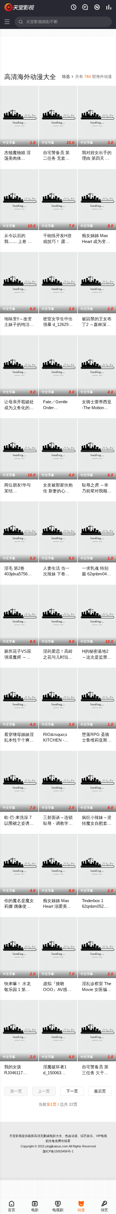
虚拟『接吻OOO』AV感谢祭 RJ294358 (57, 989)
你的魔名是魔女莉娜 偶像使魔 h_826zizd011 (19, 906)
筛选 (68, 76)
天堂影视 (15, 1136)
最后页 (100, 1091)
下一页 (72, 1091)
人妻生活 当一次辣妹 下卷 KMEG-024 (56, 574)
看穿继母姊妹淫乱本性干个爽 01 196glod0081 (19, 740)
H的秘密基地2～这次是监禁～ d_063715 (96, 657)
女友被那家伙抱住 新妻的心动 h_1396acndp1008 (60, 491)
